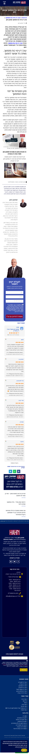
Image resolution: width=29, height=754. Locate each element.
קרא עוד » (23, 497)
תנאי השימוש (3, 521)
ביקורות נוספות (14, 463)
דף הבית (24, 18)
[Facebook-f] (18, 561)
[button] (18, 471)
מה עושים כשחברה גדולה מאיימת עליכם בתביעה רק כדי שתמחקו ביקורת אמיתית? (15, 512)
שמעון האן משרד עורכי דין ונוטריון (13, 330)
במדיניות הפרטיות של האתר (14, 309)
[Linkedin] (10, 561)
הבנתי (24, 750)
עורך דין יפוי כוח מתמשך (15, 43)
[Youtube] (14, 561)
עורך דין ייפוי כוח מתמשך (13, 18)
